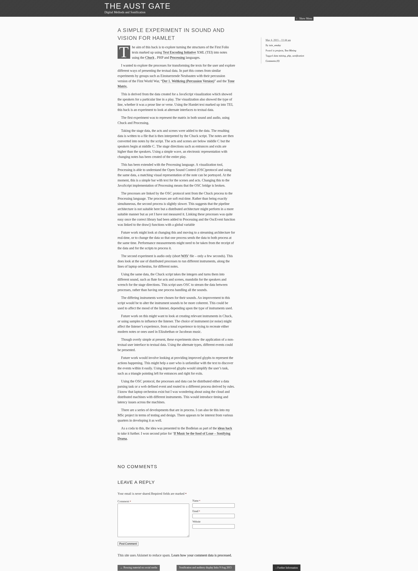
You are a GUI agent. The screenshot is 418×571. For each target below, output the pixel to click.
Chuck (149, 57)
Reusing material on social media (138, 567)
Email (195, 511)
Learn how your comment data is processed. (201, 555)
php (289, 55)
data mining (280, 55)
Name (195, 500)
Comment (124, 501)
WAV (185, 256)
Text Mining (290, 50)
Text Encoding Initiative (179, 52)
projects (279, 50)
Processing (177, 57)
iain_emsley (275, 45)
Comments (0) (273, 61)
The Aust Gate (137, 6)
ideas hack (225, 428)
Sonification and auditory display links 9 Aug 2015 (205, 568)
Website (196, 521)
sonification (298, 55)
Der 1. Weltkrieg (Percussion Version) (188, 81)
